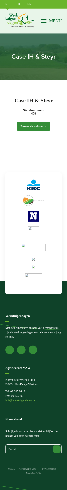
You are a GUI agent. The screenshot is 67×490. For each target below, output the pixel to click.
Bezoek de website (32, 126)
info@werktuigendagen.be (20, 400)
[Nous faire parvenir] (57, 449)
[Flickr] (33, 350)
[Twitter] (21, 350)
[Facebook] (9, 350)
